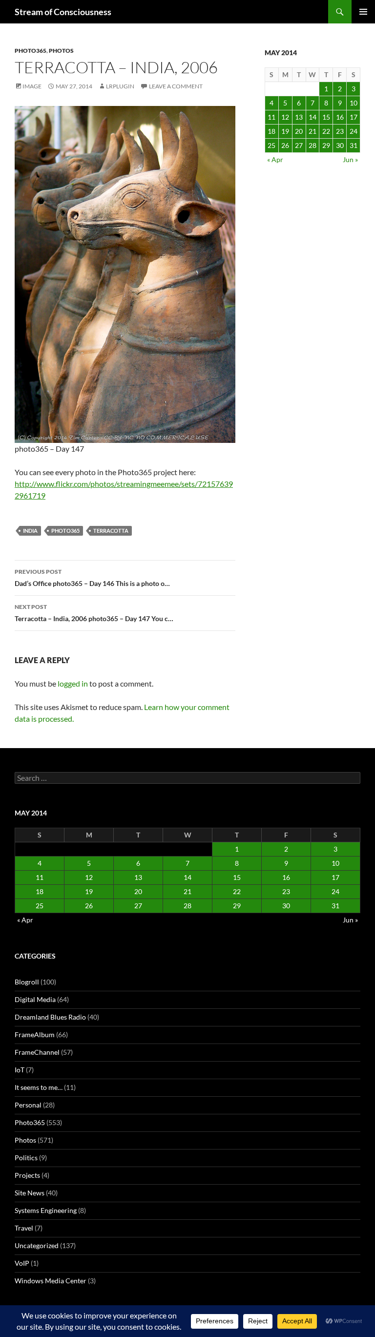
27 (299, 145)
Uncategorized (37, 1245)
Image (32, 86)
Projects (27, 1175)
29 (326, 145)
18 (271, 131)
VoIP (22, 1263)
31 (353, 145)
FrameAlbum (35, 1034)
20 (299, 131)
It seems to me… (38, 1087)
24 (353, 131)
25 (271, 145)
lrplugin (120, 86)
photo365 (65, 530)
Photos (61, 50)
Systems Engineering (46, 1210)
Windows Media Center (50, 1280)
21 (312, 131)
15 (326, 117)
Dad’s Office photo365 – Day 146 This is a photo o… (92, 577)
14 (312, 117)
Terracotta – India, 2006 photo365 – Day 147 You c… (94, 613)
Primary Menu (363, 11)
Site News (29, 1193)
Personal (28, 1105)
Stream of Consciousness (63, 11)
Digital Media (35, 999)
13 (299, 117)
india (30, 530)
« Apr (275, 159)
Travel (24, 1228)
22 (326, 131)
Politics (26, 1157)
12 (285, 117)
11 (271, 117)
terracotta (110, 530)
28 (312, 145)
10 (353, 103)
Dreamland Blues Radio (50, 1017)
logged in (73, 683)
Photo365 (30, 50)
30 (340, 145)
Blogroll (27, 982)
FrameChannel (37, 1052)
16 (340, 117)
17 (353, 117)
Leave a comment (176, 86)
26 (285, 145)
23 (340, 131)
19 (285, 131)
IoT (19, 1069)
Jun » (350, 159)
